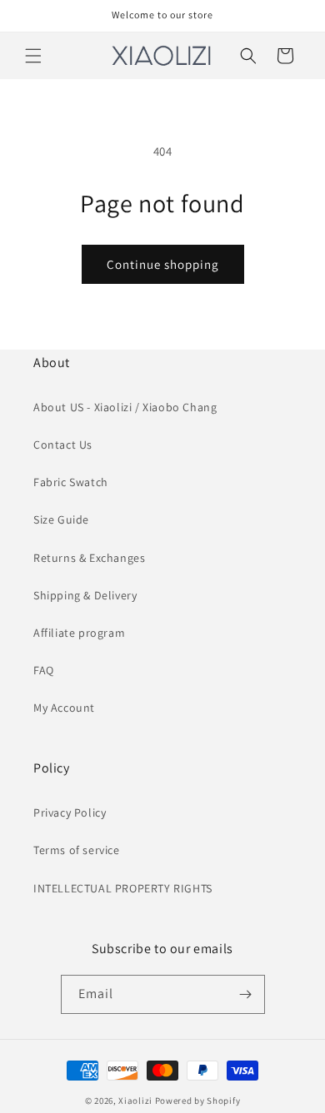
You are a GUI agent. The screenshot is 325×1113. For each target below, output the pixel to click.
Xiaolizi (135, 1100)
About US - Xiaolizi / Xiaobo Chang (125, 407)
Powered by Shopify (198, 1100)
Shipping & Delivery (85, 595)
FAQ (43, 670)
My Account (64, 707)
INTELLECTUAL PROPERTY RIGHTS (122, 888)
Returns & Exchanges (89, 557)
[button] (33, 55)
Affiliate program (79, 632)
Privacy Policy (69, 812)
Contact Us (62, 444)
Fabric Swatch (70, 482)
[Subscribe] (246, 994)
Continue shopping (163, 264)
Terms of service (76, 849)
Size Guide (61, 519)
